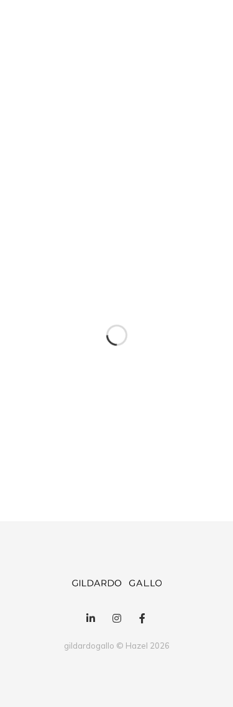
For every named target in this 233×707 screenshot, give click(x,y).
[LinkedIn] (91, 618)
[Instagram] (116, 618)
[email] (142, 618)
